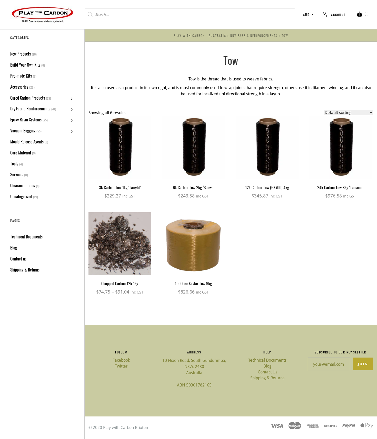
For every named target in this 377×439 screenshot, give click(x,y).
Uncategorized (21, 196)
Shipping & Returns (24, 270)
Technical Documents (26, 237)
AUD (306, 14)
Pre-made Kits (21, 76)
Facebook (121, 360)
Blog (13, 248)
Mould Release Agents (27, 142)
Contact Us (267, 372)
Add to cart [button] (120, 153)
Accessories (19, 87)
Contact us (18, 259)
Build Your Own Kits (25, 65)
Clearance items (22, 185)
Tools (14, 164)
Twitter (121, 366)
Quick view (120, 137)
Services (16, 174)
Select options (119, 249)
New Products (20, 54)
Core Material (20, 153)
